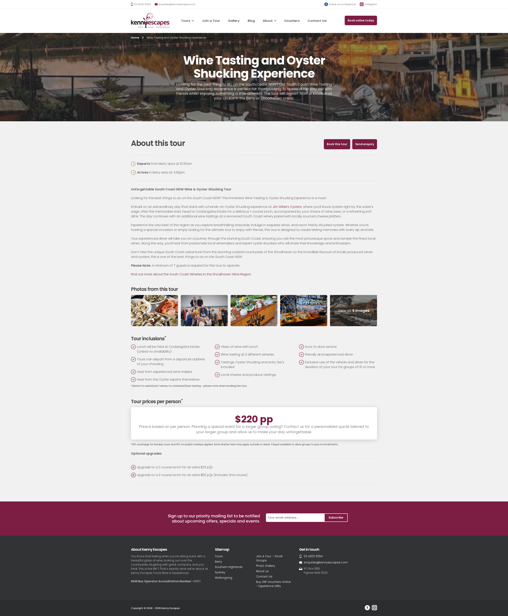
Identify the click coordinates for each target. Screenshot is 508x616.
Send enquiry (364, 144)
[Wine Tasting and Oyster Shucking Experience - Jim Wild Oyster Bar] (254, 310)
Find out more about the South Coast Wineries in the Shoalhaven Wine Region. (191, 274)
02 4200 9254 (142, 4)
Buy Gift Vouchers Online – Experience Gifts (273, 584)
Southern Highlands (228, 567)
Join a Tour (211, 20)
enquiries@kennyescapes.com (176, 4)
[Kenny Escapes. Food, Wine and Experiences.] (150, 21)
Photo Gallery (265, 566)
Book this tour (337, 144)
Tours (185, 20)
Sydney (220, 572)
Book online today (361, 20)
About (268, 20)
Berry (218, 562)
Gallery (234, 20)
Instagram (370, 4)
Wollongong (223, 578)
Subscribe (336, 518)
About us (262, 571)
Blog (251, 20)
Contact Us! (317, 20)
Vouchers (292, 20)
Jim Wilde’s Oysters (287, 206)
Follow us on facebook (342, 4)
